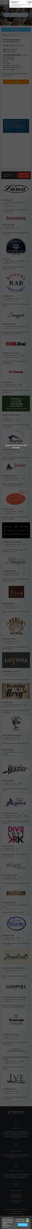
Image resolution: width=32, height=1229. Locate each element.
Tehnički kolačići (20, 1219)
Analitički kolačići (20, 1221)
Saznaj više (5, 1227)
